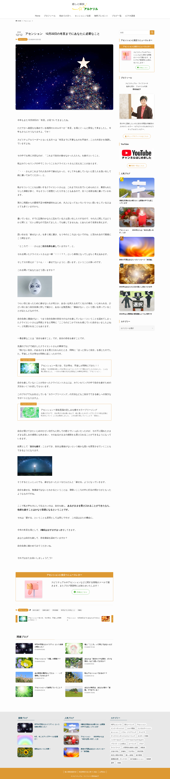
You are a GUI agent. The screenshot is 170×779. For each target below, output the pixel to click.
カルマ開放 (131, 728)
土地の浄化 (114, 751)
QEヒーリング (129, 724)
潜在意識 (140, 751)
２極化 (119, 763)
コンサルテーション (144, 728)
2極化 (80, 610)
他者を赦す (46, 610)
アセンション (22, 39)
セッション (114, 732)
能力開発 (139, 755)
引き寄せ (131, 751)
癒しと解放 (129, 755)
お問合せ (102, 772)
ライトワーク (115, 747)
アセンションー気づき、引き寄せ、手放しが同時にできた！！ (70, 365)
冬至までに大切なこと (68, 610)
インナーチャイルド (117, 728)
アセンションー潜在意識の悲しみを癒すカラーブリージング (69, 409)
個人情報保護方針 (71, 772)
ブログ (141, 743)
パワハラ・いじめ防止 (118, 743)
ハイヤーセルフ (116, 740)
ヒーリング (132, 743)
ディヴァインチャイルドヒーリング (123, 736)
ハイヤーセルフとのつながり (134, 740)
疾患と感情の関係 (117, 755)
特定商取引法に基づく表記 (88, 772)
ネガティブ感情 (143, 736)
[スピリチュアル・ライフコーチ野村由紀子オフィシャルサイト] (85, 7)
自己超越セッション (137, 759)
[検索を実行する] (152, 32)
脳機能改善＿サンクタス (119, 759)
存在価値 (55, 610)
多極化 (123, 751)
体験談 (143, 747)
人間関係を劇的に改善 (130, 747)
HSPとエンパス (116, 724)
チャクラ (142, 732)
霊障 (112, 763)
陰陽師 (149, 759)
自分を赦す (36, 610)
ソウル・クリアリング (128, 732)
